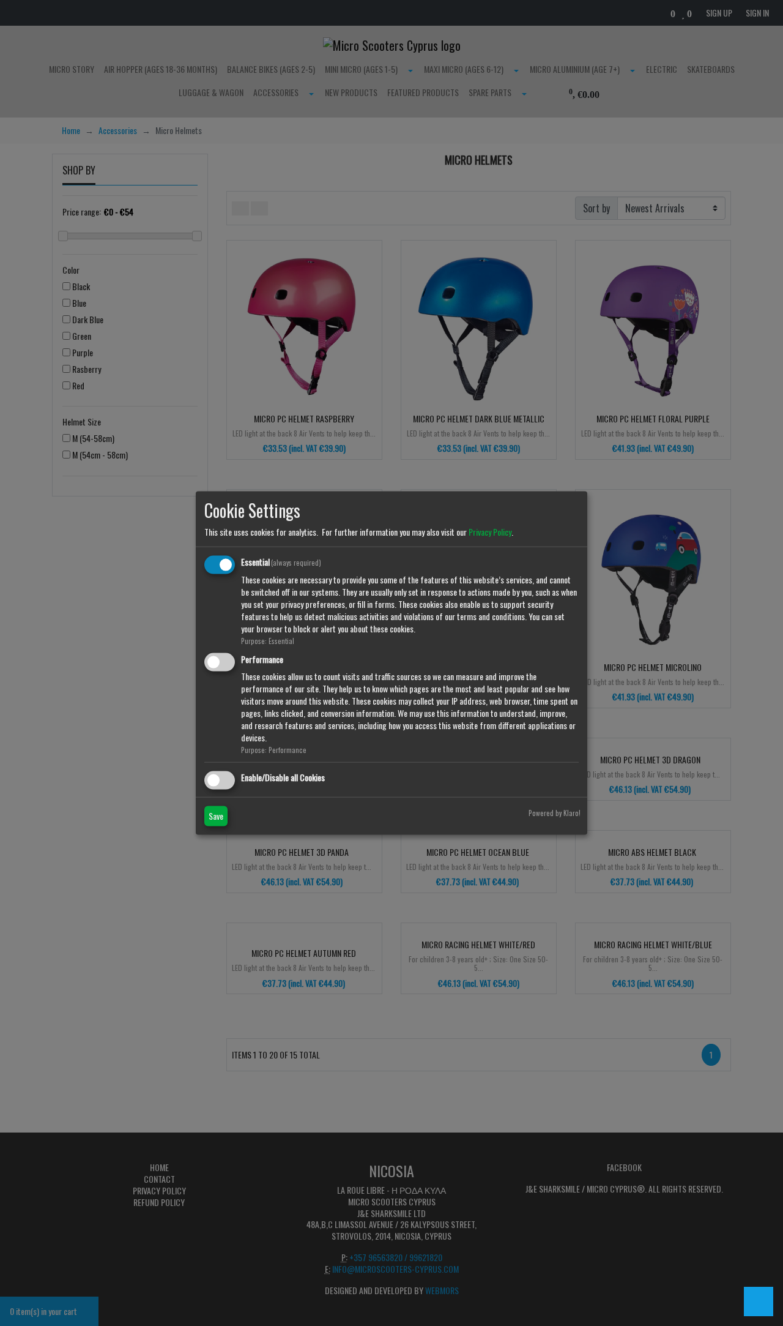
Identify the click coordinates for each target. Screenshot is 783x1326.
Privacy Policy (490, 531)
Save (216, 815)
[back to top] (758, 1301)
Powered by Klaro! (555, 812)
